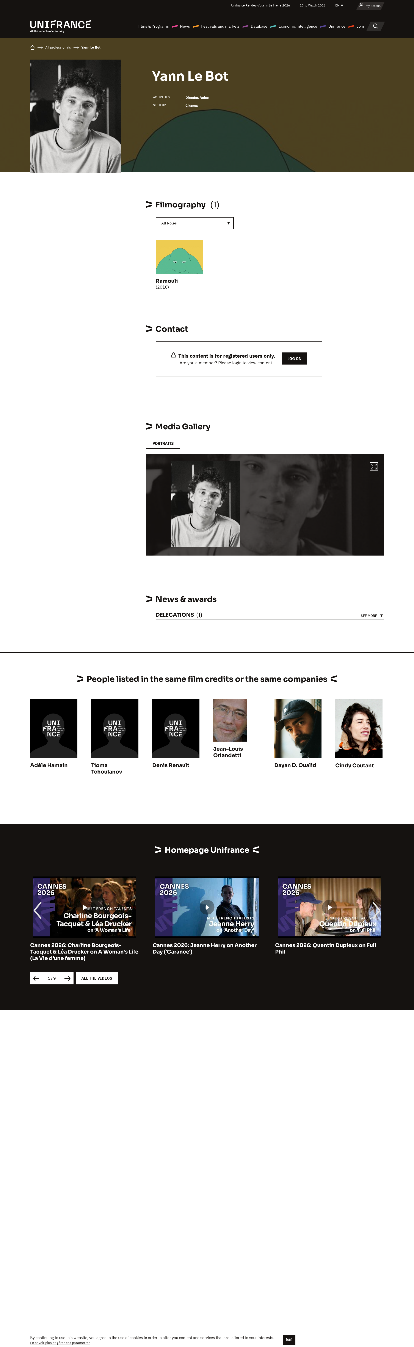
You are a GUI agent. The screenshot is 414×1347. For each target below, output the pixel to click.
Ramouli (167, 281)
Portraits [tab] (163, 443)
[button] (374, 467)
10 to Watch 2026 (313, 5)
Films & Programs (153, 26)
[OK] (289, 1340)
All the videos (96, 978)
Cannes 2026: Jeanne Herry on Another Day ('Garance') (82, 948)
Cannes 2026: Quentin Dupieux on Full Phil (203, 948)
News (185, 26)
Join (360, 26)
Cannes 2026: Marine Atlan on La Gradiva (329, 945)
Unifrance (336, 26)
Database (259, 26)
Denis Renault (170, 765)
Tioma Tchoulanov (106, 768)
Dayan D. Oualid (295, 765)
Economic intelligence (298, 26)
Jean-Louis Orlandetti (228, 752)
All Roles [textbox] (169, 223)
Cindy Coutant (354, 765)
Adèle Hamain (49, 765)
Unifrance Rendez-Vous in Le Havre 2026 (260, 5)
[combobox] (195, 223)
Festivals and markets (220, 26)
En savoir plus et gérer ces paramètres (60, 1343)
